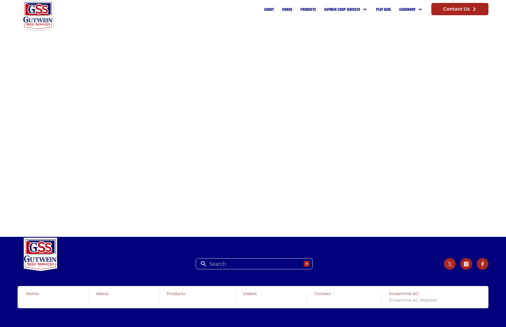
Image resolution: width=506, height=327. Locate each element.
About (269, 9)
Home (32, 293)
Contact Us (456, 9)
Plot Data (383, 9)
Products (308, 9)
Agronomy (407, 9)
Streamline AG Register (413, 300)
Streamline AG (404, 293)
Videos (287, 9)
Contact (322, 293)
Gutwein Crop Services (342, 9)
